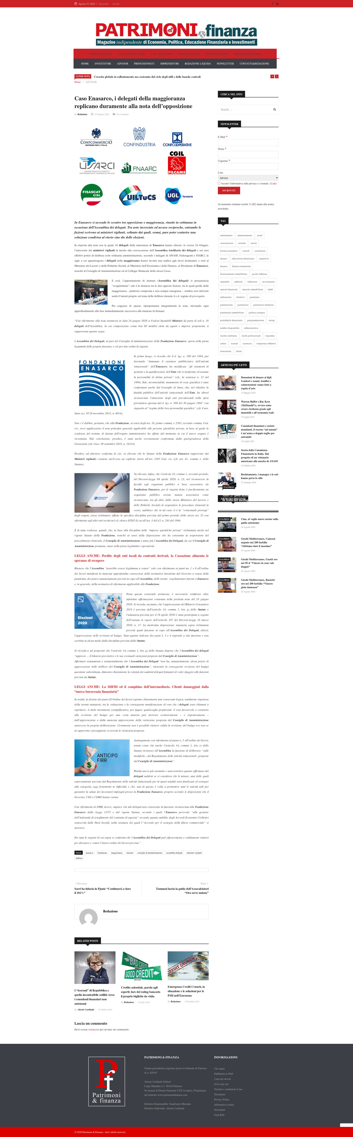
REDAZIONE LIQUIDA (198, 63)
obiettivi (240, 297)
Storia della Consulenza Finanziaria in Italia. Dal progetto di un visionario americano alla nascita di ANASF (259, 455)
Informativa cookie (224, 1104)
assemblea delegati (174, 852)
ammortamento (244, 235)
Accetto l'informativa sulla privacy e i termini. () (248, 183)
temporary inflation (266, 343)
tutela (239, 351)
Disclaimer (219, 1094)
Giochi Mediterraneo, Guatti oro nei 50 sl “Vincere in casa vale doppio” (259, 562)
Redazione (82, 114)
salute (223, 343)
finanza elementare (241, 266)
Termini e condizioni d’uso (228, 1089)
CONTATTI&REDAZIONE (254, 63)
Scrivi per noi (221, 1084)
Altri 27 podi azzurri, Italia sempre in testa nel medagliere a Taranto (247, 497)
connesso (93, 1029)
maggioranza (116, 852)
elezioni (129, 852)
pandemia (254, 297)
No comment (123, 114)
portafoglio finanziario (231, 320)
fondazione (102, 852)
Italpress (229, 487)
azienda (242, 243)
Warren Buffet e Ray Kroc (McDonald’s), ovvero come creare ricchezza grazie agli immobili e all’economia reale (257, 407)
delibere (79, 858)
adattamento (226, 235)
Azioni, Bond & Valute (131, 54)
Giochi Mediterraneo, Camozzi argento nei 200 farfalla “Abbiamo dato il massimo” (258, 542)
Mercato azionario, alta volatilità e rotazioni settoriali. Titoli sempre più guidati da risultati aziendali (154, 77)
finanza (223, 266)
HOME (85, 63)
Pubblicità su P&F (223, 1073)
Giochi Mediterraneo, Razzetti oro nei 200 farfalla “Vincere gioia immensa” (258, 583)
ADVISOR (122, 63)
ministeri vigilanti (194, 852)
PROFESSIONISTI (144, 63)
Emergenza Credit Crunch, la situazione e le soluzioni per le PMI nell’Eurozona (186, 990)
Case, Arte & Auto (162, 54)
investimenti (268, 281)
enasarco (89, 852)
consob (245, 250)
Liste (220, 172)
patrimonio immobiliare (232, 312)
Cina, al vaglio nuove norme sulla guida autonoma (259, 521)
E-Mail (222, 137)
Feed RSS (219, 1115)
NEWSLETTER (225, 63)
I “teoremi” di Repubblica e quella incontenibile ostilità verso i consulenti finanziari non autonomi (94, 997)
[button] (272, 76)
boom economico (229, 250)
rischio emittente (228, 335)
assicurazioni (226, 243)
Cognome (224, 160)
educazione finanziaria (243, 258)
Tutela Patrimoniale (217, 54)
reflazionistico (251, 328)
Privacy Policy (221, 1099)
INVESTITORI (103, 63)
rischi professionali (251, 335)
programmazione (255, 320)
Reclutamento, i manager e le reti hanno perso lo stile (259, 476)
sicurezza (247, 343)
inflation (238, 281)
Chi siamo (219, 1068)
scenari (234, 343)
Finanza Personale (189, 54)
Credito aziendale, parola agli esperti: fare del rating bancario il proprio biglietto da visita (140, 991)
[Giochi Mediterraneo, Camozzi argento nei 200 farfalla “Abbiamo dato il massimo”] (228, 545)
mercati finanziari (229, 289)
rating (272, 320)
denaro (223, 258)
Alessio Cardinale (86, 1009)
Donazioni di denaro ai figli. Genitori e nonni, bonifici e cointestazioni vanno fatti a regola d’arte (256, 382)
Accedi (115, 3)
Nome (222, 148)
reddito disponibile (229, 328)
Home (77, 82)
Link (273, 183)
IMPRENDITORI (169, 63)
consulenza (259, 250)
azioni (254, 243)
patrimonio (243, 304)
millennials (225, 297)
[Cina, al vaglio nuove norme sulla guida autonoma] (228, 525)
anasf (259, 235)
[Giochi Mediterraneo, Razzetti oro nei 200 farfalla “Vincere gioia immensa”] (228, 586)
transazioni (225, 351)
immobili (224, 281)
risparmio (270, 335)
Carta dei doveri (222, 1079)
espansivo (264, 258)
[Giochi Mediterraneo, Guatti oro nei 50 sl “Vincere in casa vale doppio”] (228, 565)
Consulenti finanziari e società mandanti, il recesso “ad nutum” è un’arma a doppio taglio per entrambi (259, 431)
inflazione (252, 281)
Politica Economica (101, 54)
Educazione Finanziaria (247, 54)
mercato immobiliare (252, 289)
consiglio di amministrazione (149, 852)
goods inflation (259, 274)
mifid (270, 289)
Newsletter (219, 1109)
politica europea (257, 312)
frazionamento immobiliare (233, 274)
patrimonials (226, 304)
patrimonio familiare (263, 304)
